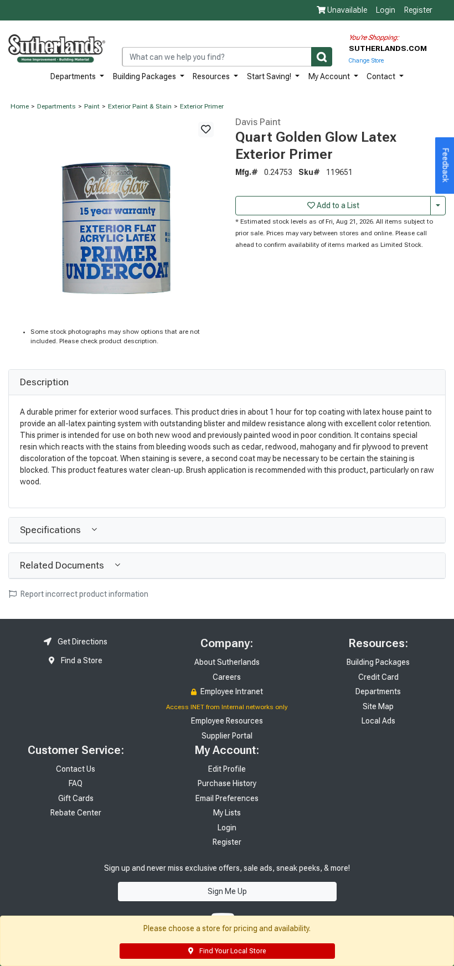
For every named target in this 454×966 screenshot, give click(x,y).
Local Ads (378, 720)
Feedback (445, 165)
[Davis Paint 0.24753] (113, 221)
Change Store (366, 60)
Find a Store (80, 660)
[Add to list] (206, 129)
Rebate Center (75, 812)
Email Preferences (227, 798)
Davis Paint (258, 121)
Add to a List (337, 205)
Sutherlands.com (388, 48)
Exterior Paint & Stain (140, 106)
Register (418, 10)
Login (385, 10)
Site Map (378, 706)
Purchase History (227, 783)
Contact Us (75, 768)
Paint (92, 106)
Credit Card (378, 677)
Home (20, 106)
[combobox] (227, 56)
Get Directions (81, 641)
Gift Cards (76, 798)
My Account (330, 76)
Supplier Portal (227, 735)
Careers (227, 677)
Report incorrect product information (83, 594)
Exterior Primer (202, 106)
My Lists (227, 812)
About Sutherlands (227, 662)
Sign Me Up (227, 891)
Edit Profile (227, 768)
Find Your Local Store (232, 951)
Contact (382, 76)
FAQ (75, 783)
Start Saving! (270, 76)
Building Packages (145, 76)
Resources (212, 76)
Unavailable (346, 10)
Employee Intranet (231, 691)
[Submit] (321, 56)
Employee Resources (227, 720)
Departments (73, 76)
